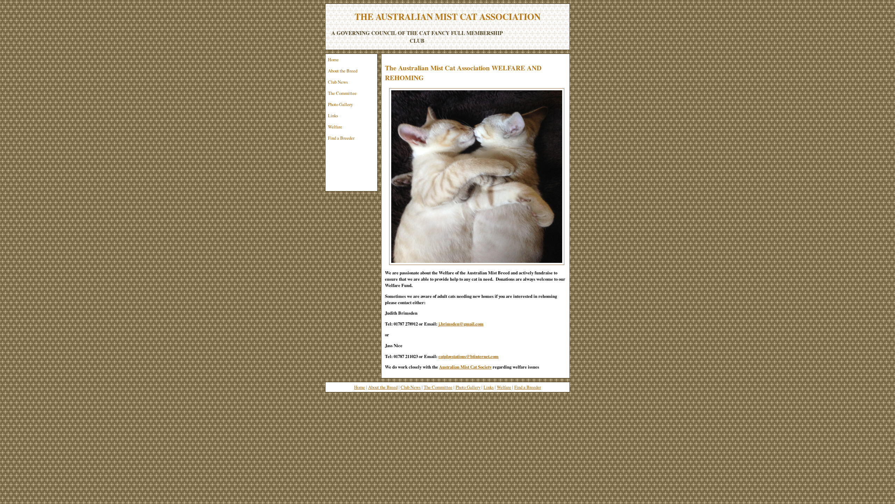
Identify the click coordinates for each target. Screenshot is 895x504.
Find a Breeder (341, 138)
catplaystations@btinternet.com (468, 356)
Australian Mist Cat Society (465, 367)
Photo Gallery (340, 104)
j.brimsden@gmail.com (461, 324)
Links (333, 115)
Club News (338, 82)
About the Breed (342, 71)
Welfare (335, 127)
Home (333, 59)
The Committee (342, 93)
